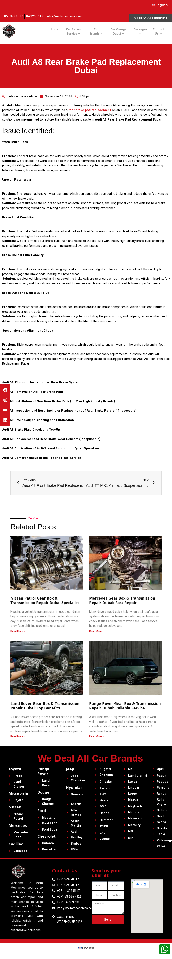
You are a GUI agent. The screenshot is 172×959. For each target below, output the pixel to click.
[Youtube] (5, 410)
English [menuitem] (88, 948)
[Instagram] (5, 400)
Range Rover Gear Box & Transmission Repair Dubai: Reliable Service (125, 706)
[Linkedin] (5, 420)
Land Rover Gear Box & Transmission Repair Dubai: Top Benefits (44, 706)
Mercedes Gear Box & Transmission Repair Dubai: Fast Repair (122, 600)
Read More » (17, 631)
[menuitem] (159, 5)
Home (54, 29)
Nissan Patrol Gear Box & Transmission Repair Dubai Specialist (45, 600)
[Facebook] (5, 390)
